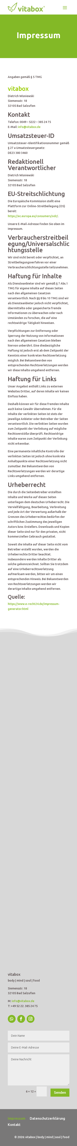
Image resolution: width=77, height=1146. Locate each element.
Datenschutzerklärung (47, 1118)
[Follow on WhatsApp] (12, 1019)
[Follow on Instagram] (30, 1019)
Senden (60, 1092)
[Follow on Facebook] (21, 1019)
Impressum (16, 1118)
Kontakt (14, 1125)
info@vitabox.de (29, 127)
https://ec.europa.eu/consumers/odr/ (33, 216)
